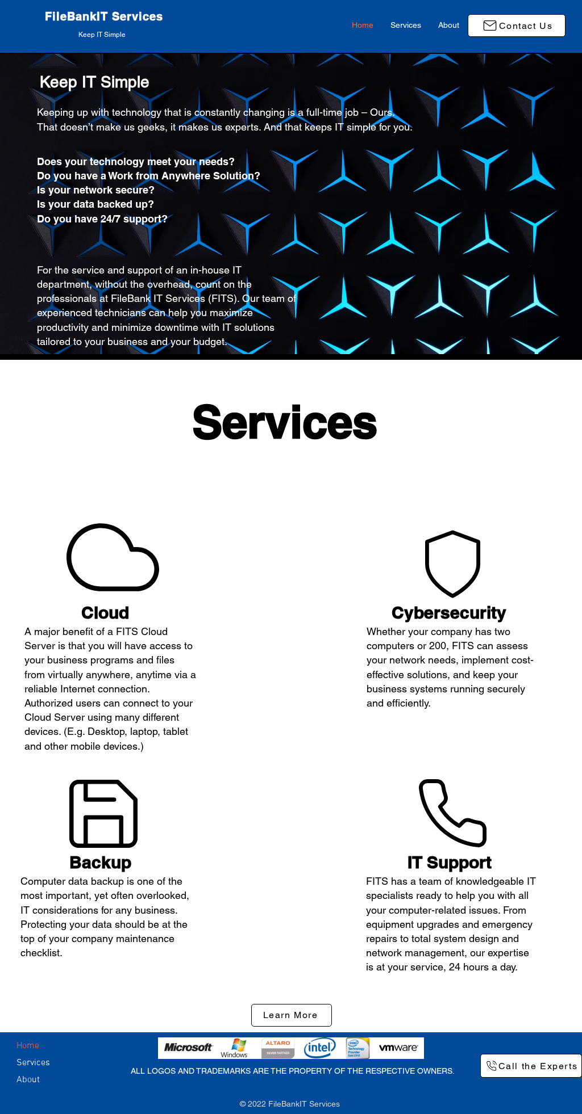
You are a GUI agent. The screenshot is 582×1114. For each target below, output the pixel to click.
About (28, 1080)
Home (27, 1046)
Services (33, 1063)
